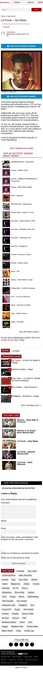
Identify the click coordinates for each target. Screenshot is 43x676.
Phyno (25, 588)
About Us (4, 659)
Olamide (5, 588)
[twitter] (16, 644)
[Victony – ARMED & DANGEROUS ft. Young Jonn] (6, 181)
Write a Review (17, 656)
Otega (12, 597)
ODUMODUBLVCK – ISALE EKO (22, 162)
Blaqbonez (15, 584)
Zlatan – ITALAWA (17, 322)
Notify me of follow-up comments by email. (20, 553)
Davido (5, 580)
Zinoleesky (6, 592)
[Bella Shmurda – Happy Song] (6, 206)
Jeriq (4, 597)
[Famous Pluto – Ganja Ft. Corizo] (6, 215)
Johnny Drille (27, 614)
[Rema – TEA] (6, 274)
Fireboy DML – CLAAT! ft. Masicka (23, 288)
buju (13, 580)
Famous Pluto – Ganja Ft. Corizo (22, 212)
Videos (31, 2)
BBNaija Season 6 (6, 662)
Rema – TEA (15, 271)
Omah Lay (29, 631)
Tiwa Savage (7, 601)
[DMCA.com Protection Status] (23, 654)
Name (3, 521)
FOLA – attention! (17, 195)
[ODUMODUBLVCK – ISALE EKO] (6, 164)
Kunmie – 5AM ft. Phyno (19, 263)
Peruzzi (15, 618)
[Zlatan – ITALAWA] (6, 324)
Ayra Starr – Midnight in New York (23, 229)
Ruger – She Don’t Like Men (20, 305)
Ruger (17, 609)
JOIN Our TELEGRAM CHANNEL (22, 46)
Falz (24, 618)
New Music (11, 16)
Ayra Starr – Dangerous (19, 246)
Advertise (20, 659)
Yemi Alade (28, 609)
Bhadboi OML (17, 626)
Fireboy (5, 614)
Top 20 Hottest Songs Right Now (18, 154)
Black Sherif (7, 631)
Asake (5, 584)
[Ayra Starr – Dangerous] (6, 248)
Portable (20, 571)
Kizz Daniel (22, 601)
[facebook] (11, 644)
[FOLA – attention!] (6, 198)
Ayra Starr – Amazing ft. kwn (21, 238)
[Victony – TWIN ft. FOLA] (6, 173)
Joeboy (31, 592)
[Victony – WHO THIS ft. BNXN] (6, 189)
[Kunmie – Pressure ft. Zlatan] (6, 257)
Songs (17, 2)
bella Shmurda (25, 575)
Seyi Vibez (32, 571)
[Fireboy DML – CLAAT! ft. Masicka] (6, 290)
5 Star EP (24, 115)
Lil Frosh (33, 104)
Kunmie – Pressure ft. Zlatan (21, 254)
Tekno (22, 622)
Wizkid (34, 580)
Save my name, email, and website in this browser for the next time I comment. (19, 538)
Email (3, 528)
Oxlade (15, 614)
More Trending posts (31, 405)
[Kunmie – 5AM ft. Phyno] (6, 265)
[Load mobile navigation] (40, 2)
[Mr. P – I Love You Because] (6, 299)
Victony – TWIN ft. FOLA (19, 170)
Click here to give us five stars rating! (20, 339)
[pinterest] (32, 644)
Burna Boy (19, 592)
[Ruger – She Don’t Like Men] (6, 307)
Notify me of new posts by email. (15, 558)
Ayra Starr (23, 580)
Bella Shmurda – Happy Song (21, 204)
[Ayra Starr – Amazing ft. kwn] (6, 240)
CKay (18, 631)
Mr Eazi (5, 618)
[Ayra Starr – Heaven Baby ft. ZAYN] (6, 223)
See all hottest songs (28, 332)
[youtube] (27, 644)
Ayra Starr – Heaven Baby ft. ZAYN (23, 221)
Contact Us (12, 659)
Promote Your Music (31, 659)
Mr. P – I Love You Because (20, 296)
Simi (30, 622)
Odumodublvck (8, 575)
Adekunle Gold (8, 605)
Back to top (20, 667)
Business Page (5, 656)
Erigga (5, 626)
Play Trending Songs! (21, 662)
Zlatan (26, 584)
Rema (21, 597)
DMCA (36, 656)
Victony (36, 584)
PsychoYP (6, 609)
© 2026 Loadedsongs (8, 652)
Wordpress (12, 654)
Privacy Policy (28, 656)
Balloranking (33, 597)
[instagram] (22, 644)
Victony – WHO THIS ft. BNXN (21, 187)
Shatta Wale (32, 626)
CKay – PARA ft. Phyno (19, 313)
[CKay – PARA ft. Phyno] (6, 316)
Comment (6, 27)
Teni (32, 605)
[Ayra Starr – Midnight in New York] (6, 231)
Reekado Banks (9, 622)
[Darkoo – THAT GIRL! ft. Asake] (6, 282)
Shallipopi (22, 605)
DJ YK (15, 588)
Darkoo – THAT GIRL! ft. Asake (21, 280)
